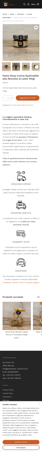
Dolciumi (20, 14)
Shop (12, 14)
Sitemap (6, 400)
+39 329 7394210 (14, 378)
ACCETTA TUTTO (21, 442)
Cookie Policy (8, 393)
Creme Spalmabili (18, 105)
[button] (35, 4)
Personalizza (21, 447)
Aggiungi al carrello (27, 98)
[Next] (36, 67)
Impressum (7, 397)
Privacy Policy (8, 390)
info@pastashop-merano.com (15, 369)
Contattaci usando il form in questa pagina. (21, 283)
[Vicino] (39, 404)
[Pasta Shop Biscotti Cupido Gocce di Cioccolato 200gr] (17, 316)
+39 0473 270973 (13, 375)
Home (5, 14)
